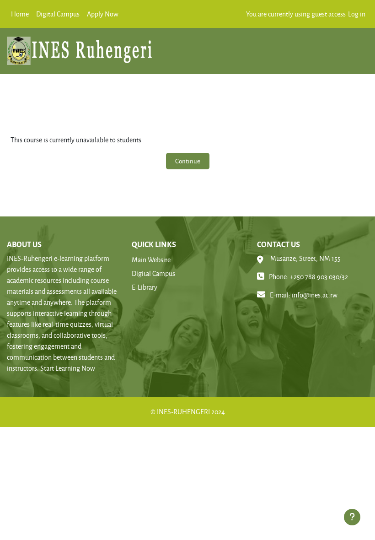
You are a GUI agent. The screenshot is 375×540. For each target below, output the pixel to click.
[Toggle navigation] (357, 47)
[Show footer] (352, 517)
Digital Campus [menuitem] (58, 14)
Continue (187, 161)
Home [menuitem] (20, 14)
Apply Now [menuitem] (102, 14)
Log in (356, 14)
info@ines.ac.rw (315, 295)
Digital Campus (153, 273)
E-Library (144, 287)
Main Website (151, 260)
